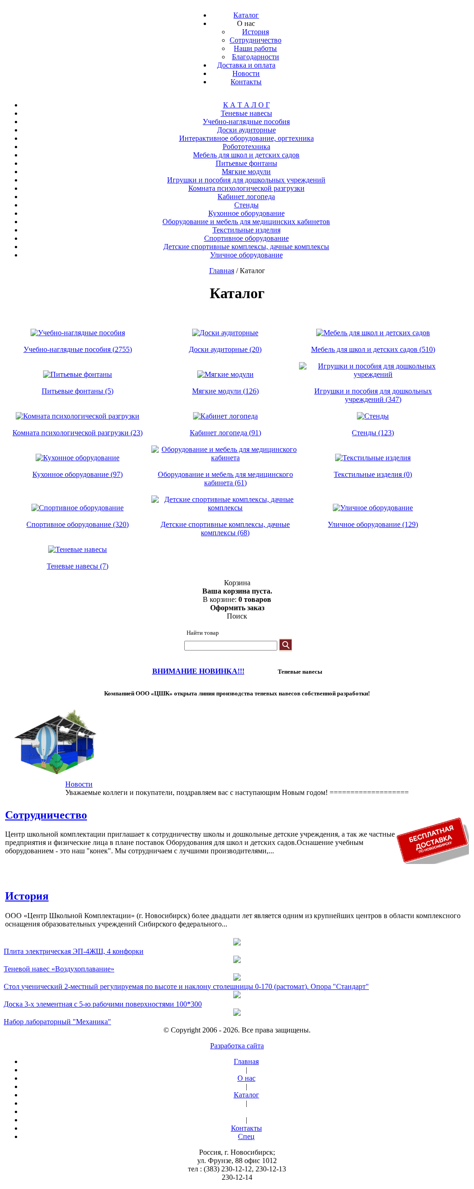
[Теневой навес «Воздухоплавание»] (237, 960)
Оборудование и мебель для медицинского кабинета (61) (225, 478)
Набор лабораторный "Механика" (57, 1022)
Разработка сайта (237, 1046)
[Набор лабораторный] (237, 1013)
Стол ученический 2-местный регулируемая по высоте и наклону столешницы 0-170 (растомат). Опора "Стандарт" (186, 986)
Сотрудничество (46, 815)
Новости (79, 784)
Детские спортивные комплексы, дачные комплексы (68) (225, 528)
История (27, 896)
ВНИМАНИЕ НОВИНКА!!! (198, 671)
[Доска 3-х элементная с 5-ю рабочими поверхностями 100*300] (237, 995)
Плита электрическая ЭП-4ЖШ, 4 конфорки (73, 951)
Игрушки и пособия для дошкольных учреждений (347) (373, 395)
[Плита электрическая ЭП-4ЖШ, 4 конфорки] (237, 942)
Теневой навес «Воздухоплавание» (59, 969)
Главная (221, 271)
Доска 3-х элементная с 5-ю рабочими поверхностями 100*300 (103, 1004)
